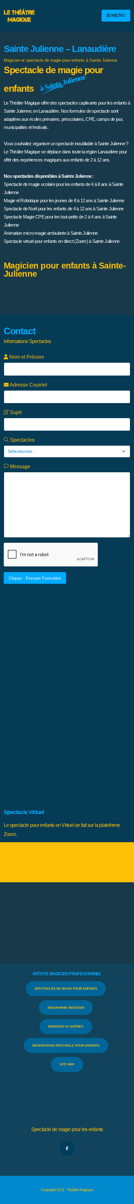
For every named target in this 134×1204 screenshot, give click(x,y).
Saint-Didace (71, 682)
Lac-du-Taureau (77, 630)
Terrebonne (54, 758)
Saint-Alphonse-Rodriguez (62, 660)
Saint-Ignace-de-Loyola (94, 697)
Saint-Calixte (74, 667)
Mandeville (24, 645)
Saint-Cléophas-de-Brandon (59, 675)
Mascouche (47, 645)
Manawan (119, 637)
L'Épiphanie (25, 622)
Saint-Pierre (25, 720)
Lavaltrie (100, 637)
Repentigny (111, 652)
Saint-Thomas (43, 727)
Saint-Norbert (96, 712)
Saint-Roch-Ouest (100, 720)
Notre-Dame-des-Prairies (59, 652)
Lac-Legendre (106, 630)
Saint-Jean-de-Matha (51, 705)
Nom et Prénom (26, 357)
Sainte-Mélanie (28, 758)
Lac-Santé (64, 637)
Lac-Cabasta (100, 622)
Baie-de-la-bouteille (32, 607)
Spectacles (22, 440)
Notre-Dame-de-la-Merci (81, 645)
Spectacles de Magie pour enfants (66, 988)
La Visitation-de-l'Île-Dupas (62, 622)
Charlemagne (113, 607)
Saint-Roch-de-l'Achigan (60, 720)
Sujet (15, 412)
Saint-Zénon (69, 727)
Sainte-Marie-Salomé (106, 750)
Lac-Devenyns (48, 630)
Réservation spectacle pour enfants (65, 1045)
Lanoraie (83, 637)
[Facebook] (67, 1148)
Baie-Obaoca (63, 607)
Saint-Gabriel (79, 690)
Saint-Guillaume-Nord (51, 697)
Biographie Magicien (66, 1007)
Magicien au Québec (66, 1026)
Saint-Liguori (84, 705)
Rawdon (91, 652)
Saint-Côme (97, 675)
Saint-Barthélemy (45, 667)
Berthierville (88, 607)
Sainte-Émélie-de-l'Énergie (58, 735)
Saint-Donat (95, 682)
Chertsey (23, 615)
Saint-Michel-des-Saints (59, 712)
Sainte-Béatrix (95, 727)
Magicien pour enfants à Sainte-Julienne (65, 270)
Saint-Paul (119, 712)
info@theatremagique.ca (55, 784)
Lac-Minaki (42, 637)
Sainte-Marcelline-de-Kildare (59, 750)
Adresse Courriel (28, 384)
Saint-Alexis (26, 660)
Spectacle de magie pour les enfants (67, 1129)
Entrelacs (59, 615)
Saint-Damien (45, 682)
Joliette (77, 615)
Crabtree (41, 615)
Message (19, 466)
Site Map (67, 1064)
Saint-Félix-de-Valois (46, 690)
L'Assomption (98, 615)
